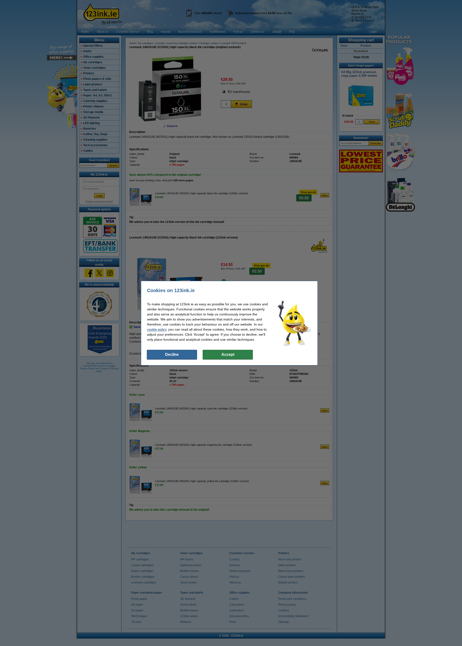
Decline (172, 354)
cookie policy (156, 329)
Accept (227, 354)
